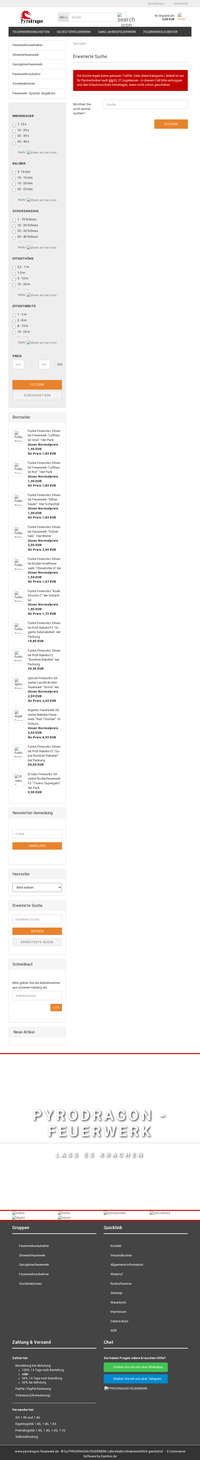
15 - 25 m (23, 331)
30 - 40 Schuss (27, 236)
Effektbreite (24, 306)
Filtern (37, 384)
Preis (17, 356)
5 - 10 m (22, 278)
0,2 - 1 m (23, 267)
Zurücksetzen (37, 395)
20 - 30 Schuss (27, 231)
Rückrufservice (120, 1283)
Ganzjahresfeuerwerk (117, 32)
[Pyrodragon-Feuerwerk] (31, 17)
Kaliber (18, 163)
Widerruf (116, 1274)
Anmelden (37, 846)
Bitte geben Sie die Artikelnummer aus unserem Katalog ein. (36, 985)
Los (56, 1007)
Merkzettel (180, 3)
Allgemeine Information (126, 1264)
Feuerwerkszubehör (160, 32)
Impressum (118, 1311)
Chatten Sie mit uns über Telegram (137, 1379)
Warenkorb (118, 1302)
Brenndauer (23, 116)
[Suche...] (122, 17)
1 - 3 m (22, 314)
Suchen (171, 124)
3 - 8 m (22, 320)
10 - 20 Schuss (27, 225)
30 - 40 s (23, 141)
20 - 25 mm (25, 189)
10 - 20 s (23, 130)
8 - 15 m (22, 326)
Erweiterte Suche (37, 942)
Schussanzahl (25, 211)
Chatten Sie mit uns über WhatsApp (137, 1367)
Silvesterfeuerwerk (74, 32)
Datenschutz (119, 1321)
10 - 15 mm (25, 177)
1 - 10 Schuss (26, 219)
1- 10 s (22, 124)
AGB (113, 1330)
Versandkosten (121, 1255)
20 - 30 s (23, 135)
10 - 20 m (23, 284)
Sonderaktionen (23, 83)
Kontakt (115, 1246)
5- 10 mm (23, 172)
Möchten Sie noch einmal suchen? (82, 108)
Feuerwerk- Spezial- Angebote (33, 93)
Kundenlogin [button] (155, 3)
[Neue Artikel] (60, 1032)
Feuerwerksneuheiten (31, 32)
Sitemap (116, 1293)
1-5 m (21, 272)
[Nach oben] (186, 1452)
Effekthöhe (23, 258)
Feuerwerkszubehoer (33, 1274)
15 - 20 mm (25, 183)
